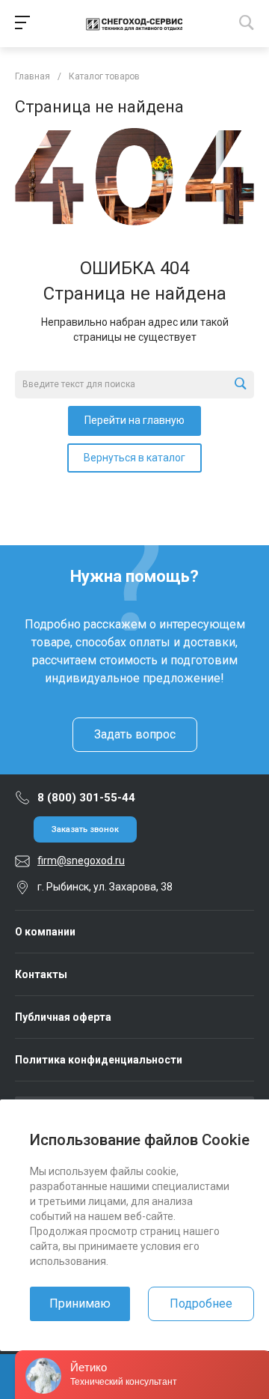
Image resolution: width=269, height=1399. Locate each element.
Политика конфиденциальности (98, 1060)
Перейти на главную (134, 420)
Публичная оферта (63, 1017)
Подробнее (201, 1303)
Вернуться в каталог (134, 458)
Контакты (41, 974)
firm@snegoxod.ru (81, 861)
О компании (45, 932)
